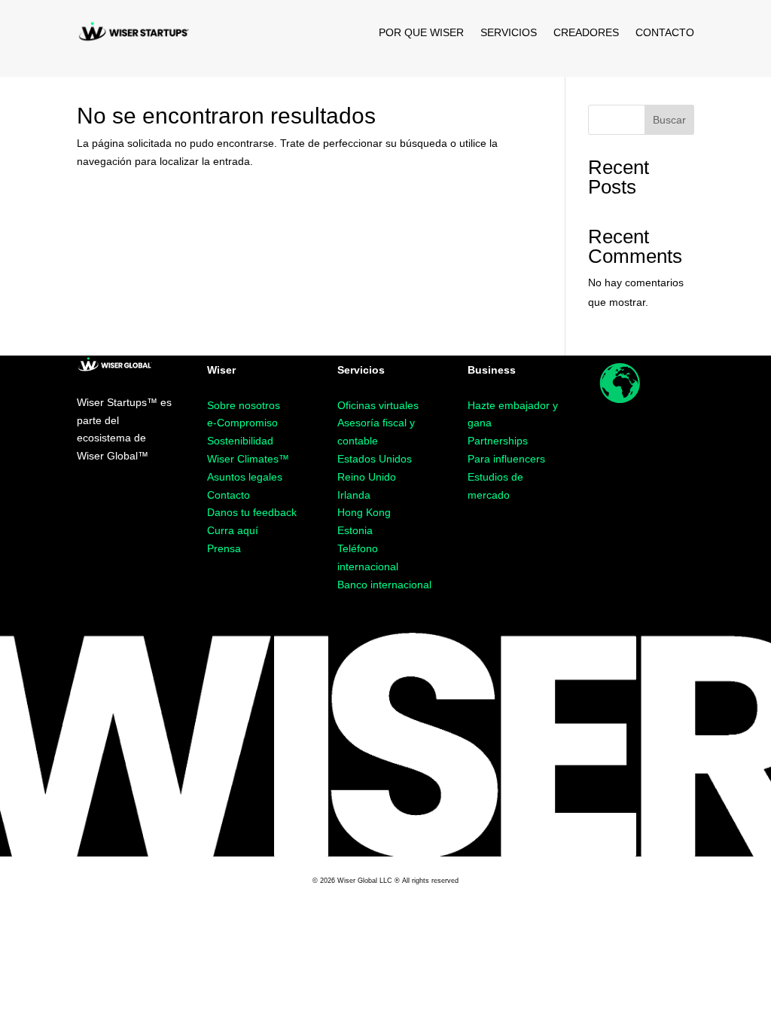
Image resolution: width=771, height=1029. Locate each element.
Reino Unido (366, 477)
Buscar (669, 120)
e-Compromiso (242, 423)
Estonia (355, 530)
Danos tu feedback (252, 512)
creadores (586, 32)
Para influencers (506, 459)
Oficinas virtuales (378, 405)
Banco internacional (384, 585)
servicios (508, 32)
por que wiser (421, 32)
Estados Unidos (374, 459)
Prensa (224, 548)
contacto (664, 32)
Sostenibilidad (240, 441)
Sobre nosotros (243, 405)
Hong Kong (364, 512)
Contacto (228, 495)
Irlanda (353, 495)
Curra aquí (232, 530)
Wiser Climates (248, 459)
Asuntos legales (244, 477)
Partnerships (498, 441)
